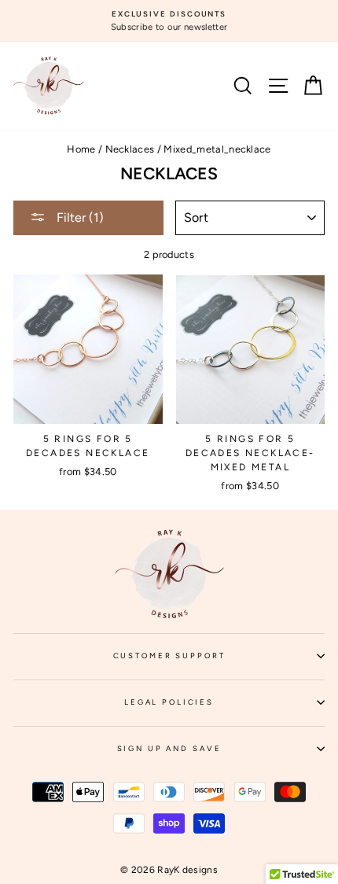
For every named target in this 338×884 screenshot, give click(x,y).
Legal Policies (224, 707)
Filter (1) (78, 217)
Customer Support (219, 660)
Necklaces (130, 149)
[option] (169, 21)
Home (81, 149)
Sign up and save (221, 753)
